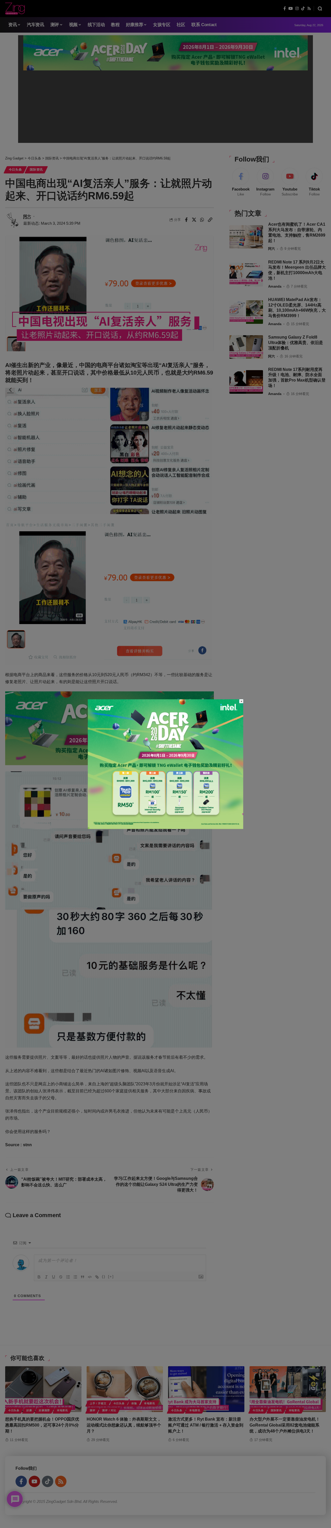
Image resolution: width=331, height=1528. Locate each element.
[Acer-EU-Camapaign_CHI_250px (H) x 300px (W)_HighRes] (165, 764)
